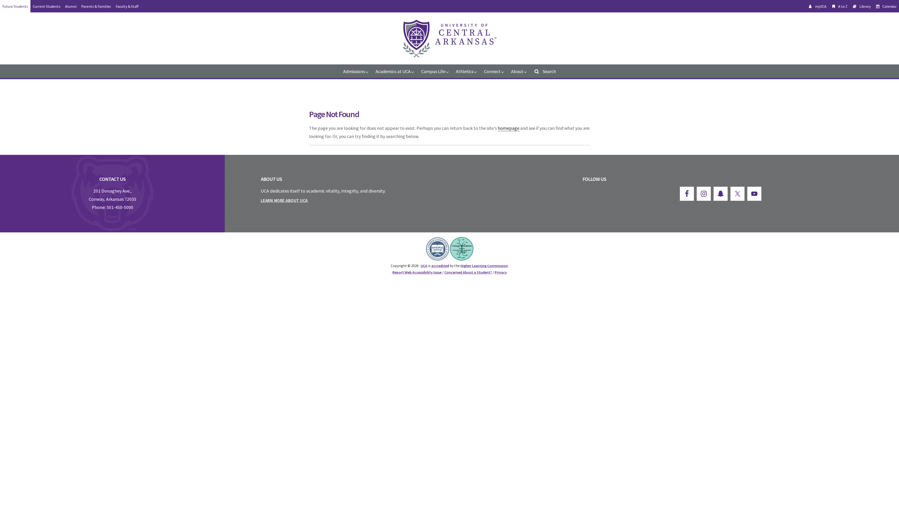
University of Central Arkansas (449, 38)
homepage (508, 128)
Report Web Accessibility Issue (417, 272)
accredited (440, 265)
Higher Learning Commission (484, 265)
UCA (424, 265)
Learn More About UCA (284, 200)
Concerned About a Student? (468, 272)
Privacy (501, 272)
